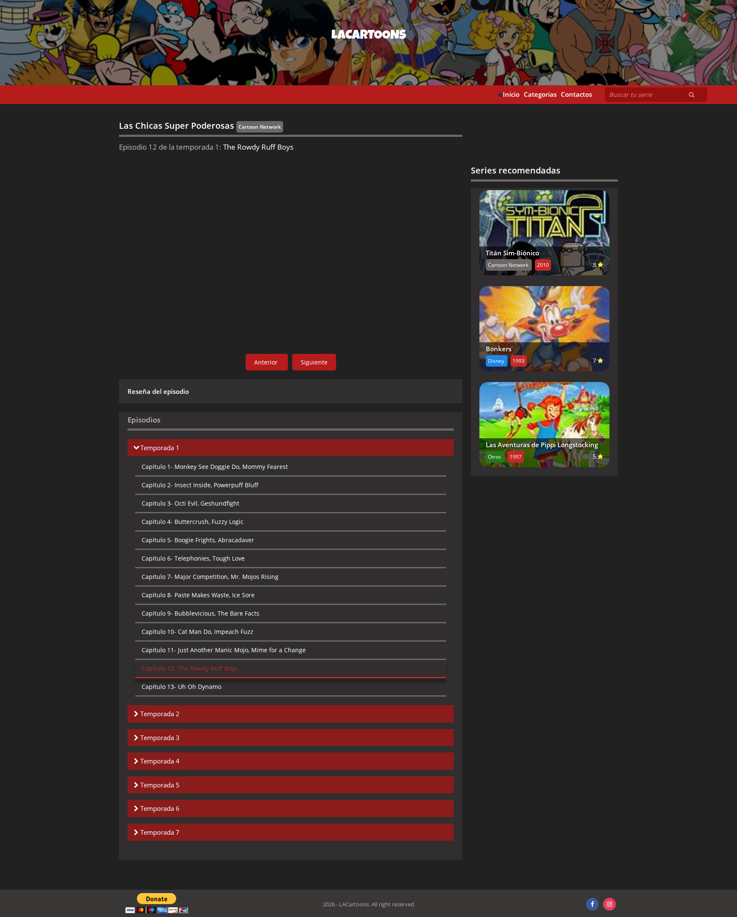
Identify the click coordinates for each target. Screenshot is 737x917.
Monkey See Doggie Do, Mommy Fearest (215, 467)
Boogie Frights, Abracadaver (198, 540)
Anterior (266, 362)
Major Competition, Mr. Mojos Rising (210, 577)
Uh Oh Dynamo (181, 687)
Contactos (576, 94)
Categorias (540, 94)
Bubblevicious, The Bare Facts (200, 613)
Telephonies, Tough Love (193, 558)
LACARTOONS (368, 36)
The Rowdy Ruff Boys (190, 668)
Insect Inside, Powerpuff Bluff (200, 485)
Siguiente (314, 362)
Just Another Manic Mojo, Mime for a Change (224, 650)
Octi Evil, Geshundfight (190, 503)
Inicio (511, 94)
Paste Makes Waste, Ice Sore (198, 595)
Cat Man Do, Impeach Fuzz (197, 632)
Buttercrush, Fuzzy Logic (193, 522)
